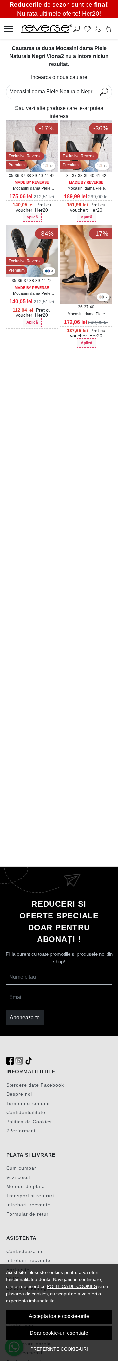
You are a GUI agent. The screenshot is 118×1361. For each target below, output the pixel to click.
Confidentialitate (25, 1112)
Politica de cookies (72, 1286)
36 (17, 175)
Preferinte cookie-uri (59, 1349)
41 (46, 175)
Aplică (32, 217)
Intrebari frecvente (28, 1204)
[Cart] (108, 29)
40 (40, 175)
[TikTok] (28, 1061)
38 (29, 175)
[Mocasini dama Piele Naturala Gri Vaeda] (102, 297)
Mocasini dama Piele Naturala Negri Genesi (32, 188)
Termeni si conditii (27, 1103)
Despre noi (19, 1094)
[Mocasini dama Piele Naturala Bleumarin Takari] (48, 271)
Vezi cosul (18, 1177)
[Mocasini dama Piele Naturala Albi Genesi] (44, 166)
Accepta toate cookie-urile (59, 1316)
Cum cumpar (21, 1168)
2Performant (21, 1130)
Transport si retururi (30, 1195)
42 (52, 175)
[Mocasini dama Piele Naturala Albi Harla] (98, 166)
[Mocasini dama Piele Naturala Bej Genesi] (46, 166)
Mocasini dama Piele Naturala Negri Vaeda (86, 314)
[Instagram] (19, 1061)
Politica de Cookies (29, 1121)
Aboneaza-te (25, 1017)
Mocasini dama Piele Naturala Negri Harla (86, 188)
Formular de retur (27, 1214)
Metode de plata (25, 1186)
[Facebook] (10, 1061)
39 (34, 175)
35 (11, 175)
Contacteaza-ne (25, 1251)
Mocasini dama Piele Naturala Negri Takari (32, 293)
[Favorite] (87, 29)
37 (23, 175)
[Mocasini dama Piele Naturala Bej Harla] (100, 166)
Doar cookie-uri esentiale (59, 1333)
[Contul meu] (97, 29)
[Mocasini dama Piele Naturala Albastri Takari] (46, 271)
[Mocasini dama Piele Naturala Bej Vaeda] (100, 297)
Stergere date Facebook (35, 1084)
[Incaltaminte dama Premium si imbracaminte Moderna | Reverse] (50, 28)
